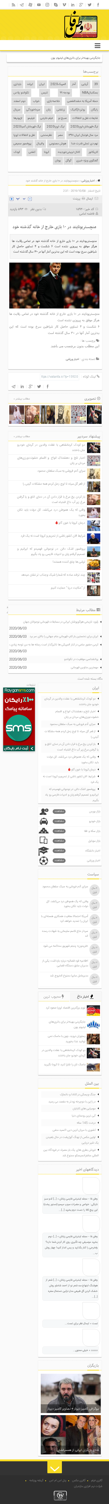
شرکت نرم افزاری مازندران (88, 1486)
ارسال (89, 198)
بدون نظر (36, 209)
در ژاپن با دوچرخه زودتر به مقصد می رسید (72, 1101)
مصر (60, 135)
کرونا (46, 152)
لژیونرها (17, 118)
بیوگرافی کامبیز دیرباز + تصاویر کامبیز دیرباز (73, 1408)
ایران (42, 84)
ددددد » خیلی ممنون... (85, 1350)
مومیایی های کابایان (84, 1108)
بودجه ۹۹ (65, 92)
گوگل (68, 160)
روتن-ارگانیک (78, 109)
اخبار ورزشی (88, 181)
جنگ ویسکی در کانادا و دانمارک (78, 1094)
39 (96, 84)
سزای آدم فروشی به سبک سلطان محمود (61, 470)
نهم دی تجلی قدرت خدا (84, 143)
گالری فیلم (96, 1480)
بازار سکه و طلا (77, 831)
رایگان (94, 109)
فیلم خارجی (46, 118)
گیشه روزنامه (36, 1480)
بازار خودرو (77, 821)
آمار (74, 84)
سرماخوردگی (33, 109)
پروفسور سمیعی (22, 143)
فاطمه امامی (86, 213)
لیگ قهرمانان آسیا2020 (27, 126)
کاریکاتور (93, 152)
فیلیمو (31, 118)
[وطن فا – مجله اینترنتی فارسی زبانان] (62, 39)
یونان (58, 160)
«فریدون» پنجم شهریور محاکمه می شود (65, 946)
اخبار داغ (83, 997)
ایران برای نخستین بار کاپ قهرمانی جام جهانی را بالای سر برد (64, 636)
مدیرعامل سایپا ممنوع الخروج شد (69, 975)
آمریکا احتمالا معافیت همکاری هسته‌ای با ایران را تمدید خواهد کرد (64, 919)
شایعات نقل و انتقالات (85, 118)
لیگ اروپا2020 (55, 126)
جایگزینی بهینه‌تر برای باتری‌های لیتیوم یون (75, 58)
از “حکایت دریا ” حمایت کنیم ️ (67, 587)
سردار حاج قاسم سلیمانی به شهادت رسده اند (65, 933)
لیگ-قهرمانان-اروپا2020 (84, 126)
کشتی (32, 152)
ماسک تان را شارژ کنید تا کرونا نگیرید (64, 1064)
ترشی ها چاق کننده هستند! (69, 561)
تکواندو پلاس (21, 92)
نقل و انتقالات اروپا (24, 135)
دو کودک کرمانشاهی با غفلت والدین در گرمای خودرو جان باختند (71, 702)
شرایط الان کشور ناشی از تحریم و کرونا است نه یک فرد (53, 535)
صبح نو (62, 118)
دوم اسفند (19, 101)
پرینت (77, 198)
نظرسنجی (46, 135)
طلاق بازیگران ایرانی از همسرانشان (78, 1450)
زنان (48, 109)
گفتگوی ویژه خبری (87, 160)
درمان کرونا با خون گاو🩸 (70, 522)
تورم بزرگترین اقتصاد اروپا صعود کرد (65, 1008)
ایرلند (30, 84)
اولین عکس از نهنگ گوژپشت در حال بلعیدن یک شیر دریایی (72, 1140)
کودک (16, 152)
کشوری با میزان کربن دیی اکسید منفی (74, 1130)
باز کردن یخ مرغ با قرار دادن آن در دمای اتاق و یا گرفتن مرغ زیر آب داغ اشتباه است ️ (51, 499)
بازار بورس (77, 811)
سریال (16, 109)
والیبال (40, 143)
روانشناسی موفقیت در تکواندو (81, 659)
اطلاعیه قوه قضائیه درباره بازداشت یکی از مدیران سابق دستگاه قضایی (65, 963)
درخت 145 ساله (86, 1123)
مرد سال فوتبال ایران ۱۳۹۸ (83, 135)
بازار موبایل (77, 841)
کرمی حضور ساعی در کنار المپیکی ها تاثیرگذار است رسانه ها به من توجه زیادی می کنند (49, 644)
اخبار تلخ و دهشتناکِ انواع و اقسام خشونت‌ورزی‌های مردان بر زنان (77, 714)
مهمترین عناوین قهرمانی (84, 667)
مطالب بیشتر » (21, 399)
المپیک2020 (58, 84)
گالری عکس (78, 1480)
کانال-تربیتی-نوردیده (69, 152)
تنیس (44, 92)
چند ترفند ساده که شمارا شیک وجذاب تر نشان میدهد (53, 574)
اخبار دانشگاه (77, 850)
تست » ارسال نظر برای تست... (81, 1324)
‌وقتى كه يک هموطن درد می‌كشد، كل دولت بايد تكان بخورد (73, 760)
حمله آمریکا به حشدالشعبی (82, 101)
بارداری (17, 84)
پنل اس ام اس (57, 1480)
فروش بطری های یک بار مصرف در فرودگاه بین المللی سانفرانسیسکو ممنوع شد (71, 1153)
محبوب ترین (53, 997)
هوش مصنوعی (57, 143)
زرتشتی (61, 109)
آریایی (84, 84)
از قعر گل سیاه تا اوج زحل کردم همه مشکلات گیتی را (54, 483)
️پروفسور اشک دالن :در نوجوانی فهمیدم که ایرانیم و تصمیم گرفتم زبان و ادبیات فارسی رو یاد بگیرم (51, 551)
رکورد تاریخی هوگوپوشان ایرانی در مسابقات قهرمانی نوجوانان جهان (60, 622)
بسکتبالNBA (90, 92)
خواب (36, 101)
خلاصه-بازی (53, 101)
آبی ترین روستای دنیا (84, 1116)
